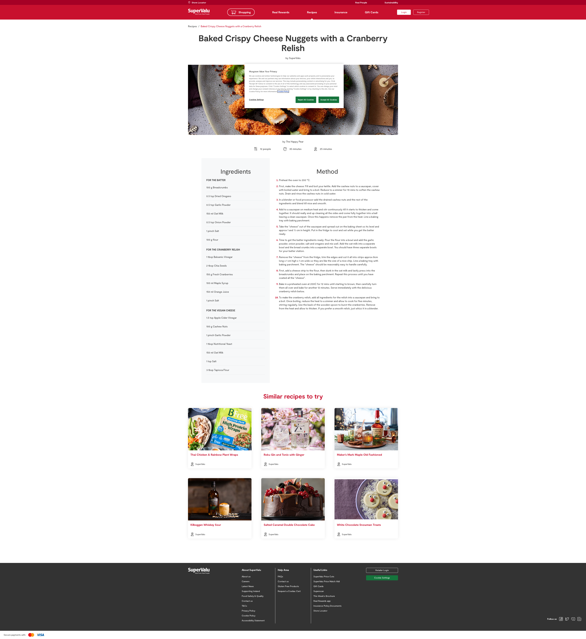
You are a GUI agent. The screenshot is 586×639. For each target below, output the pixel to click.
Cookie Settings (382, 577)
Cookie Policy (283, 91)
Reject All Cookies (306, 100)
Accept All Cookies (328, 100)
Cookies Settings (256, 100)
